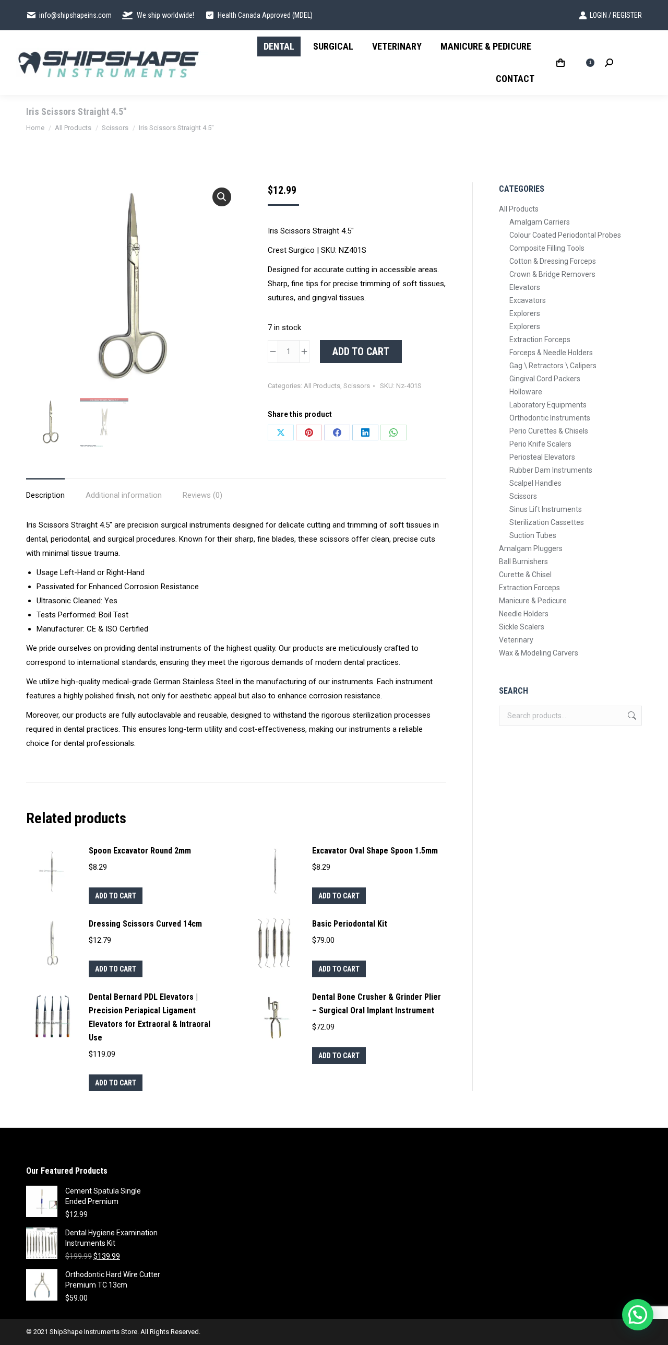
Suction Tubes (532, 535)
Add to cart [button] (115, 896)
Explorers (524, 313)
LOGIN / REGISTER (616, 15)
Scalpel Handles (535, 483)
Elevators (524, 287)
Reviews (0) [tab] (202, 495)
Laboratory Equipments (548, 405)
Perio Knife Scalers (540, 444)
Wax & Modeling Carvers (538, 653)
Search (631, 716)
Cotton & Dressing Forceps (552, 261)
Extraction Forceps (539, 339)
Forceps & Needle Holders (551, 352)
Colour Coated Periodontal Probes (565, 235)
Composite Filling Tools (546, 248)
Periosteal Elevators (542, 457)
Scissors (356, 386)
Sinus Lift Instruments (545, 509)
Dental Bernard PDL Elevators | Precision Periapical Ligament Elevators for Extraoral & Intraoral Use (149, 1017)
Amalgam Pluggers (531, 548)
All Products (322, 386)
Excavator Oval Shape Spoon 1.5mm (375, 851)
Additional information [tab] (124, 495)
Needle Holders (523, 614)
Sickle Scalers (521, 627)
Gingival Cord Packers (544, 379)
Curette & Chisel (525, 574)
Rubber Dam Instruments (550, 470)
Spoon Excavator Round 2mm (140, 851)
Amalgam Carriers (539, 222)
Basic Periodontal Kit (349, 924)
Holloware (525, 392)
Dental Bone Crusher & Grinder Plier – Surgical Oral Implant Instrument (376, 1003)
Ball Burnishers (523, 561)
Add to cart (360, 351)
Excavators (527, 300)
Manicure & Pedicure (533, 601)
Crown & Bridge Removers (552, 274)
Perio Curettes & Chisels (548, 431)
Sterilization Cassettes (546, 522)
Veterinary (516, 640)
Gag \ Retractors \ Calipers (553, 365)
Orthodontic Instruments (549, 418)
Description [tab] (45, 495)
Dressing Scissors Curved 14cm (145, 924)
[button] (221, 197)
